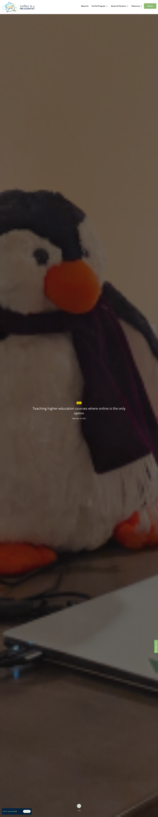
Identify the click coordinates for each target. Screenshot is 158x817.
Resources (136, 6)
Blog (79, 403)
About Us (84, 6)
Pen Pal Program (98, 6)
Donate (150, 6)
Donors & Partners (118, 6)
